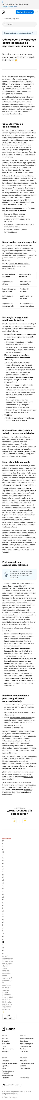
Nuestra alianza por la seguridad (19, 242)
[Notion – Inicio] (3, 12)
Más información (9, 1017)
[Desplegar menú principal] (36, 12)
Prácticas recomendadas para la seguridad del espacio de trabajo (15, 698)
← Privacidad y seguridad (10, 18)
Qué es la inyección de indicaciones (12, 125)
